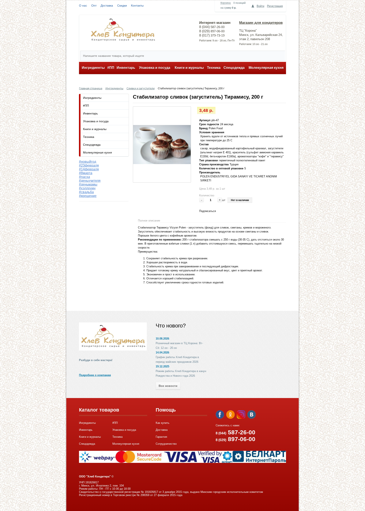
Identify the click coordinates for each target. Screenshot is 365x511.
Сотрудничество (166, 443)
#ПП (110, 67)
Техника (214, 67)
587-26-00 (235, 432)
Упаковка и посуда (154, 67)
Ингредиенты (93, 67)
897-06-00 (235, 439)
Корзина (226, 2)
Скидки (122, 5)
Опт (94, 5)
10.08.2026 (162, 338)
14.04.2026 (162, 352)
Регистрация (275, 6)
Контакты (137, 5)
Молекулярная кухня (266, 67)
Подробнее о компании (95, 375)
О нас (83, 5)
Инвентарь (126, 67)
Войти (260, 6)
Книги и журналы (189, 67)
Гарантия (161, 436)
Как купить (162, 422)
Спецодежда (234, 67)
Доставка (107, 5)
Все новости (168, 385)
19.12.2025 (162, 366)
